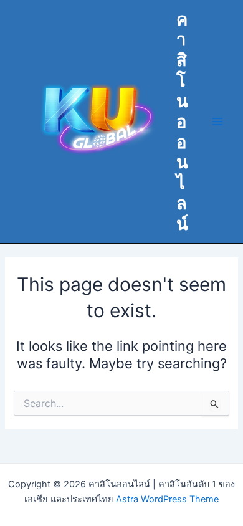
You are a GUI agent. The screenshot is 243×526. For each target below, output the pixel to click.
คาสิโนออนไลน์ (182, 121)
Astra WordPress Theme (167, 499)
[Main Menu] (217, 121)
